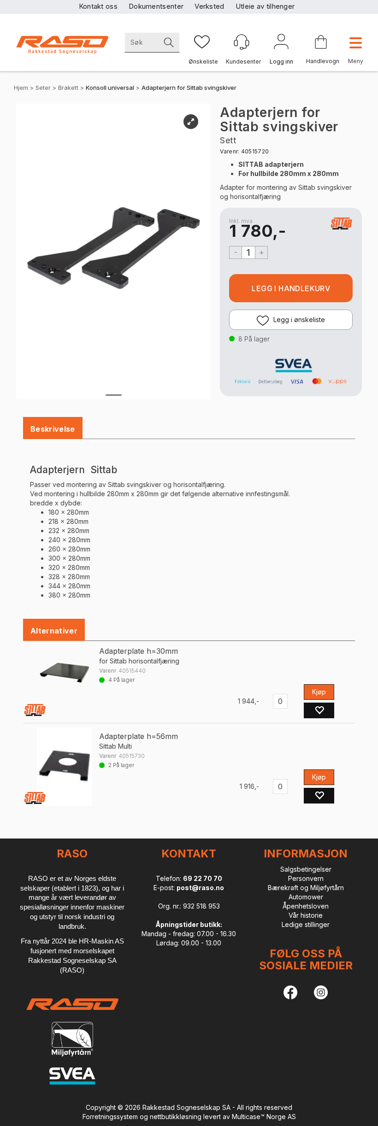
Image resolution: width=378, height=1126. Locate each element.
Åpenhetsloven (306, 906)
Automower (306, 897)
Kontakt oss (98, 6)
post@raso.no (200, 887)
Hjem (21, 87)
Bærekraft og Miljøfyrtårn (306, 887)
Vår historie (306, 915)
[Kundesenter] (241, 42)
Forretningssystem (110, 1116)
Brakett (68, 87)
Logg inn (281, 43)
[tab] (53, 429)
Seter (43, 87)
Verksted (209, 6)
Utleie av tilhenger (265, 6)
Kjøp (291, 288)
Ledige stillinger (306, 924)
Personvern (306, 878)
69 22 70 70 (202, 878)
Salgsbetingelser (305, 869)
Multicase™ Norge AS (264, 1116)
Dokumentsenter (156, 6)
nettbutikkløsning (175, 1116)
